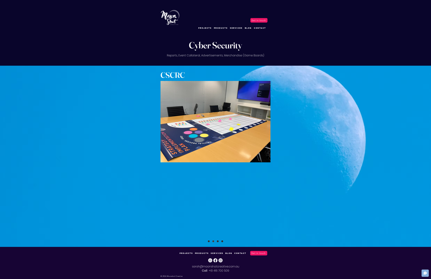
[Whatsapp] (210, 260)
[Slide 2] (218, 241)
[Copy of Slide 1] (213, 241)
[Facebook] (215, 260)
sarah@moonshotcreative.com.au (215, 266)
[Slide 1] (209, 241)
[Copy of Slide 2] (222, 241)
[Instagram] (221, 260)
